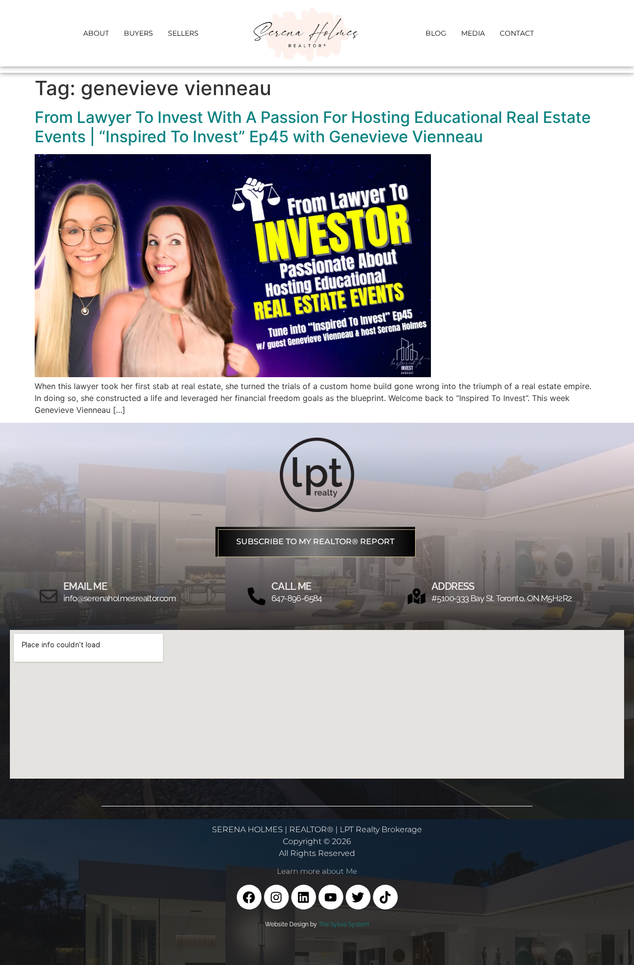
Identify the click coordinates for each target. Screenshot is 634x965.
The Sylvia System (343, 924)
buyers (138, 33)
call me (291, 586)
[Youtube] (330, 897)
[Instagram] (276, 897)
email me (85, 586)
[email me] (48, 596)
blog (435, 33)
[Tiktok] (385, 897)
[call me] (256, 596)
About (96, 33)
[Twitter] (358, 897)
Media (473, 33)
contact (517, 33)
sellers (183, 33)
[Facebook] (249, 897)
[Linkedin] (303, 897)
